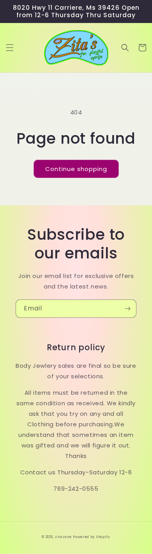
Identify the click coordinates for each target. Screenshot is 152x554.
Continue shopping (76, 169)
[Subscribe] (127, 308)
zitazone (63, 536)
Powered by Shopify (91, 536)
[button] (9, 47)
